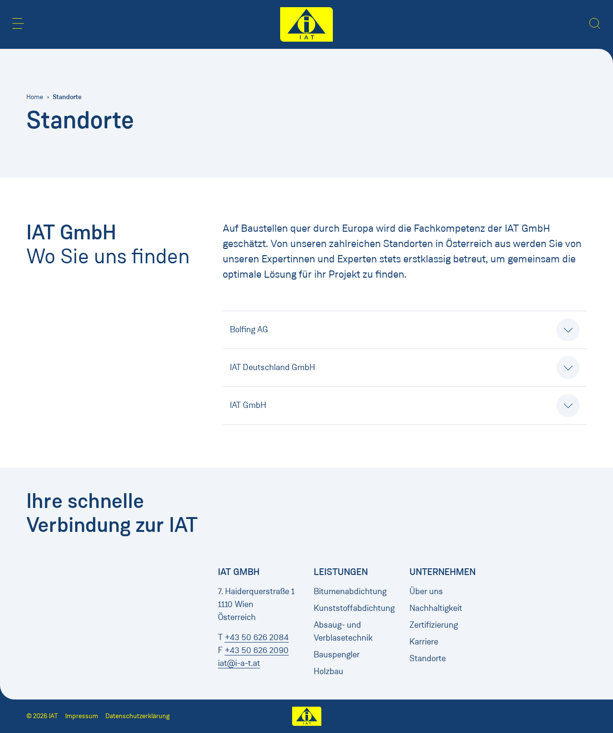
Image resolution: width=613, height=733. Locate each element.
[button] (18, 23)
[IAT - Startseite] (306, 24)
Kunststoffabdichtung (354, 608)
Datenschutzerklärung (137, 716)
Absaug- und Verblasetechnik (343, 631)
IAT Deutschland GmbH (272, 367)
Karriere (423, 641)
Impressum (81, 716)
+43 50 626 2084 (257, 637)
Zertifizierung (433, 625)
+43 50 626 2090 (257, 650)
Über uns (426, 591)
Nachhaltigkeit (435, 608)
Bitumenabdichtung (350, 591)
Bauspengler (337, 654)
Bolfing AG (249, 329)
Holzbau (328, 671)
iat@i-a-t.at (239, 663)
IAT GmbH (248, 405)
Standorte (427, 658)
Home (34, 97)
